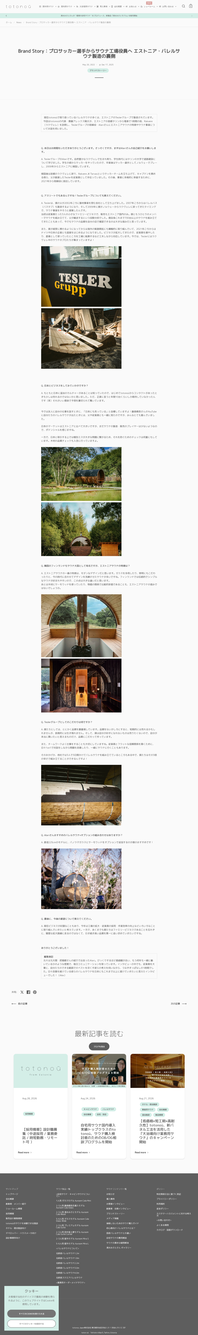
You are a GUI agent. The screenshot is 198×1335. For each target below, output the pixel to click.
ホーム (9, 22)
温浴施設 (146, 1115)
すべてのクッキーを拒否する (31, 1323)
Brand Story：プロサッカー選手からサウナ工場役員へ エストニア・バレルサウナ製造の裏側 (68, 22)
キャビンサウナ (90, 1109)
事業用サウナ (147, 1109)
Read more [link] (24, 1152)
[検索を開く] (183, 6)
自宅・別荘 (101, 1114)
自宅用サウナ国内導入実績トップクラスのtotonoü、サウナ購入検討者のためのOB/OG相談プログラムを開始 (98, 1133)
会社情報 (87, 1114)
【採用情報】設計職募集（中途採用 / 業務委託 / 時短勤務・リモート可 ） (39, 1135)
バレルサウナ (108, 1109)
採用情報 (29, 1113)
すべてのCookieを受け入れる (31, 1313)
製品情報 (159, 1115)
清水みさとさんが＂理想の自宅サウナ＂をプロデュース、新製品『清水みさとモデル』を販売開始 (99, 16)
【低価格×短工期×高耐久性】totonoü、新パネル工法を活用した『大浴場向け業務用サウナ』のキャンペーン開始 (157, 1131)
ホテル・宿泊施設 (149, 1104)
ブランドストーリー (98, 70)
